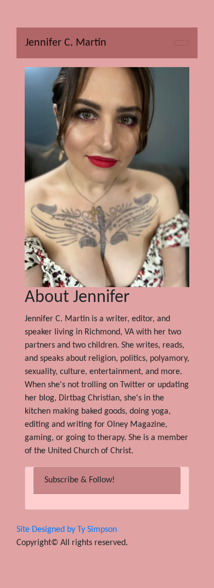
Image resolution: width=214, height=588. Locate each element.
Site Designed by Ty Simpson (66, 529)
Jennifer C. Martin (65, 42)
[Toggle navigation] (181, 43)
